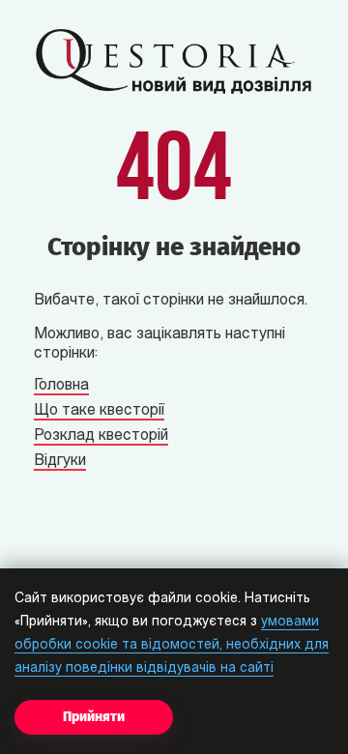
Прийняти (94, 717)
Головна (61, 385)
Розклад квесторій (101, 436)
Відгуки (60, 461)
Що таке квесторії (99, 411)
